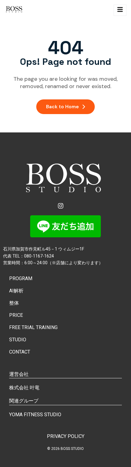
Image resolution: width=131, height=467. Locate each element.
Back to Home (62, 106)
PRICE (16, 315)
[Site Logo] (14, 10)
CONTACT (19, 352)
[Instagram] (60, 205)
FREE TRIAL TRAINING (33, 327)
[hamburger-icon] (120, 10)
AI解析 (16, 291)
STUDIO (17, 340)
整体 (14, 303)
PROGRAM (20, 278)
